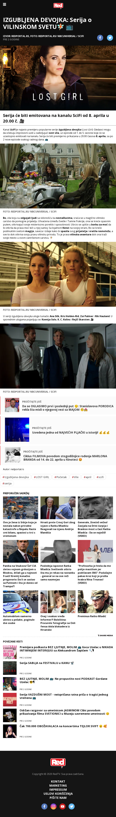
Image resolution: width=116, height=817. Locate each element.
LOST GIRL (41, 477)
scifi (100, 477)
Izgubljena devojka (15, 477)
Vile (75, 477)
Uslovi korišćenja (58, 794)
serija (6, 483)
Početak (60, 477)
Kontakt (58, 781)
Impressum (58, 790)
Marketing (58, 785)
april (87, 477)
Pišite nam (58, 798)
